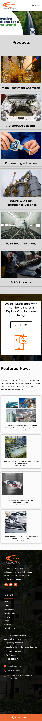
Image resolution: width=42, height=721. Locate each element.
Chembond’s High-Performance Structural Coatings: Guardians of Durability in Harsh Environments (21, 428)
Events (7, 617)
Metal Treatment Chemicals (21, 87)
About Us (8, 605)
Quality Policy (10, 613)
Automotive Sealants (21, 125)
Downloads (9, 609)
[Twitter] (15, 584)
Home (6, 602)
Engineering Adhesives (21, 163)
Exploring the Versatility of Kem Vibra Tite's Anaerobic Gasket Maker (21, 503)
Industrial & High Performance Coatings (20, 647)
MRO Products (21, 282)
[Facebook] (10, 584)
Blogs (6, 621)
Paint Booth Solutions (21, 243)
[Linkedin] (6, 584)
